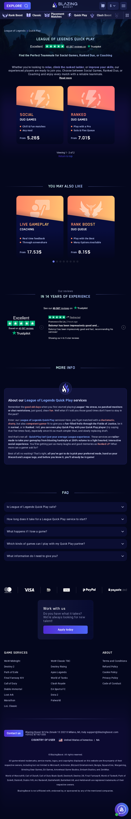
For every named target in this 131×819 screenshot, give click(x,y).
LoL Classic (10, 706)
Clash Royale (58, 683)
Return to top (65, 156)
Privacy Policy (110, 677)
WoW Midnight (12, 661)
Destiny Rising (59, 666)
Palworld (56, 700)
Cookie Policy (110, 672)
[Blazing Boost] (65, 6)
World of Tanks (59, 677)
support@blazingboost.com (102, 732)
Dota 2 (54, 694)
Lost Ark (8, 694)
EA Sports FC (58, 689)
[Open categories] (127, 15)
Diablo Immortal (13, 689)
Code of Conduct (112, 683)
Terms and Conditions (115, 661)
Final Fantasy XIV (14, 677)
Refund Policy (110, 666)
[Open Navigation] (123, 6)
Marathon (9, 700)
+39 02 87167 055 (35, 734)
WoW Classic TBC (60, 661)
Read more (65, 77)
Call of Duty (10, 683)
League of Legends (14, 30)
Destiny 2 (9, 666)
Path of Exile (11, 672)
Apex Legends (59, 672)
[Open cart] (102, 6)
